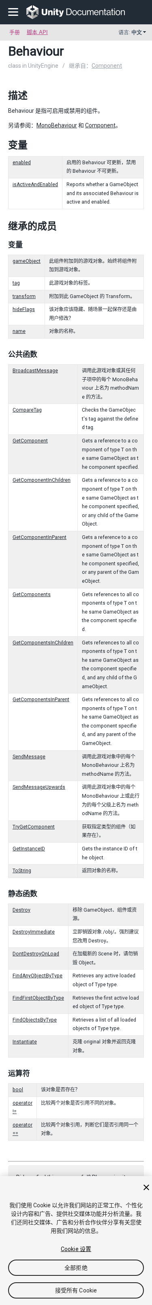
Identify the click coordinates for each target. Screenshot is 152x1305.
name (19, 331)
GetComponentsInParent (41, 699)
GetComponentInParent (39, 537)
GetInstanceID (29, 849)
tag (16, 283)
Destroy (21, 910)
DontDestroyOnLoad (36, 954)
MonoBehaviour (56, 125)
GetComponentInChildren (42, 480)
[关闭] (146, 1187)
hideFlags (24, 309)
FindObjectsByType (35, 1020)
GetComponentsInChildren (43, 643)
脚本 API (37, 32)
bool (18, 1090)
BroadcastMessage (35, 370)
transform (24, 296)
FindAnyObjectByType (37, 976)
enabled (22, 162)
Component (107, 65)
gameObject (27, 261)
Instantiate (25, 1042)
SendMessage (29, 757)
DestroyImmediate (34, 932)
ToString (22, 871)
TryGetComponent (34, 827)
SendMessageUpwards (39, 787)
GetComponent (30, 441)
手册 (14, 32)
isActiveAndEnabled (35, 184)
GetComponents (32, 594)
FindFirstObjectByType (38, 998)
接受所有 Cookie (76, 1290)
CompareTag (27, 410)
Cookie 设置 (76, 1249)
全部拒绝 (76, 1267)
